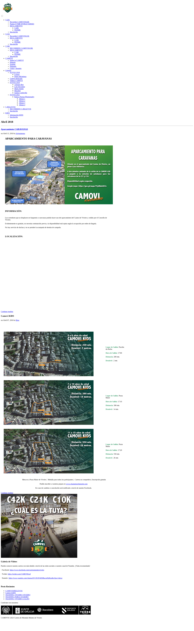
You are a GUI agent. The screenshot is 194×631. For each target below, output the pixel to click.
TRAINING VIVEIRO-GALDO (17, 599)
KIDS (7, 113)
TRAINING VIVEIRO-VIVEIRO (17, 595)
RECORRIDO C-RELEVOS (20, 109)
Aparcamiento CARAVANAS (14, 129)
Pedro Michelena (20, 77)
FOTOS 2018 (15, 72)
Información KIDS (16, 115)
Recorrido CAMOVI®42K (19, 22)
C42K (7, 20)
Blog (17, 320)
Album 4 (22, 105)
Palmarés (13, 66)
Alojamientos (20, 133)
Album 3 (22, 103)
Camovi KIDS (10, 593)
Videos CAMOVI (16, 81)
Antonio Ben (19, 85)
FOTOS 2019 (15, 83)
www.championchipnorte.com (76, 484)
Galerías (8, 70)
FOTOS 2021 (15, 95)
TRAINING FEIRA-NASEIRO (17, 597)
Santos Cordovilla (20, 93)
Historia (12, 62)
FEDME (17, 30)
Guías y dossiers (15, 68)
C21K (7, 34)
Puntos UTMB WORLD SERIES (22, 24)
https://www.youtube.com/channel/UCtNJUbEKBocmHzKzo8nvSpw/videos (35, 578)
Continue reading (7, 312)
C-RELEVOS (10, 107)
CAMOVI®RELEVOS (13, 591)
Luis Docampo (19, 87)
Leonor (17, 74)
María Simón (19, 89)
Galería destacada (16, 79)
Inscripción (14, 32)
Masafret (17, 91)
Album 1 (22, 99)
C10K (7, 46)
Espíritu (12, 64)
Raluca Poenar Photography (24, 97)
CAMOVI (9, 58)
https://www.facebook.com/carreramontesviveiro (27, 570)
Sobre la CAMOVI (17, 60)
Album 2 (22, 101)
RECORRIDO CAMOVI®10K (21, 48)
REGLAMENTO (16, 26)
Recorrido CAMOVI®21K (19, 36)
